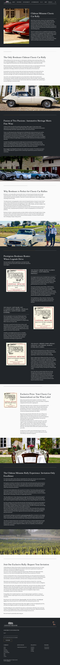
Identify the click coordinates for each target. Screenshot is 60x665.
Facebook (32, 647)
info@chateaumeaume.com (22, 647)
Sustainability (6, 651)
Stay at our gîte (23, 599)
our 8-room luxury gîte (26, 515)
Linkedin (32, 649)
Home (5, 647)
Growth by (7, 660)
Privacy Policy (46, 647)
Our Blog (32, 651)
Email (5, 633)
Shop (4, 655)
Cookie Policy (46, 648)
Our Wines (5, 649)
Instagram (32, 648)
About (5, 648)
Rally (4, 653)
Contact (5, 656)
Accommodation (6, 652)
